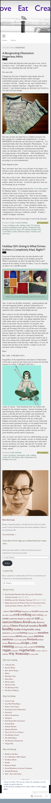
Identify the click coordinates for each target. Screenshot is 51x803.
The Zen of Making (12, 690)
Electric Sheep (10, 667)
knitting (5, 229)
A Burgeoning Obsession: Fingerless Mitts (18, 54)
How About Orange (11, 670)
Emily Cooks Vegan (12, 706)
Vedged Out (9, 743)
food (26, 621)
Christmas (12, 455)
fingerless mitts (16, 227)
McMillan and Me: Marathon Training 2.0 (20, 600)
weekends (38, 651)
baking (17, 611)
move (18, 636)
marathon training (8, 636)
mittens (27, 229)
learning (30, 633)
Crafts (12, 223)
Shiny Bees (9, 679)
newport (30, 636)
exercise (7, 622)
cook (16, 614)
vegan (6, 649)
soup (28, 647)
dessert (21, 618)
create (4, 457)
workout (32, 654)
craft (17, 225)
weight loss (44, 651)
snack (25, 647)
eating (41, 619)
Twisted (5, 195)
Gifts (22, 457)
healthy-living (20, 629)
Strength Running (11, 771)
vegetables (15, 650)
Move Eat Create (25, 16)
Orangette (8, 718)
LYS (22, 229)
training (40, 646)
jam (12, 633)
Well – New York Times (13, 774)
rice (31, 643)
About (13, 40)
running (8, 646)
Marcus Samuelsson (12, 715)
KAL (14, 633)
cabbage (42, 611)
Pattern (34, 229)
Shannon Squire (24, 232)
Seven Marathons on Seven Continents (18, 768)
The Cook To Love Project (14, 732)
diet (25, 619)
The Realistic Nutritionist (14, 740)
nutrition (39, 636)
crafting (22, 225)
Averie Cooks (9, 701)
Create (18, 223)
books (29, 611)
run (34, 642)
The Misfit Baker (11, 738)
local (10, 459)
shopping (20, 647)
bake (12, 611)
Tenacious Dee (10, 684)
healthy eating (33, 629)
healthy (8, 628)
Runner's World (10, 765)
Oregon (20, 640)
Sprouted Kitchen (11, 729)
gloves (25, 227)
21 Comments (42, 223)
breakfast (35, 611)
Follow (7, 563)
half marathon (31, 625)
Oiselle (16, 640)
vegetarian (27, 649)
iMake (7, 673)
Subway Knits (10, 682)
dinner (28, 618)
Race (11, 643)
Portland (32, 639)
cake (46, 611)
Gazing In (8, 712)
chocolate (5, 615)
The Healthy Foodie (12, 735)
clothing (11, 225)
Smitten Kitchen (10, 726)
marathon (43, 632)
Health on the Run (11, 754)
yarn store (6, 234)
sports (32, 646)
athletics (6, 611)
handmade (32, 227)
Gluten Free (17, 625)
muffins (25, 636)
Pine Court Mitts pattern (39, 188)
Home (4, 40)
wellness (5, 654)
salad (16, 647)
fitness (18, 621)
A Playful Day (10, 665)
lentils (35, 633)
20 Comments (42, 453)
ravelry (14, 232)
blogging (24, 611)
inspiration (6, 633)
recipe (25, 642)
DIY (32, 225)
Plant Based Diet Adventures (15, 721)
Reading (17, 643)
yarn (39, 232)
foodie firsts (35, 622)
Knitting (24, 223)
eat (37, 617)
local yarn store (15, 229)
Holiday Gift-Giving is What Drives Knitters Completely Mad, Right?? (24, 247)
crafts (28, 225)
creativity (13, 618)
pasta (25, 639)
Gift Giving (15, 457)
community (21, 455)
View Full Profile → (9, 534)
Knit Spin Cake (10, 676)
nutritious (7, 639)
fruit (8, 626)
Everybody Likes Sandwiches (15, 709)
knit (38, 227)
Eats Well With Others (12, 704)
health (43, 625)
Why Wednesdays (19, 653)
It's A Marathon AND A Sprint (15, 757)
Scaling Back (9, 723)
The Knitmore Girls (11, 687)
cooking (25, 614)
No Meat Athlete (11, 759)
